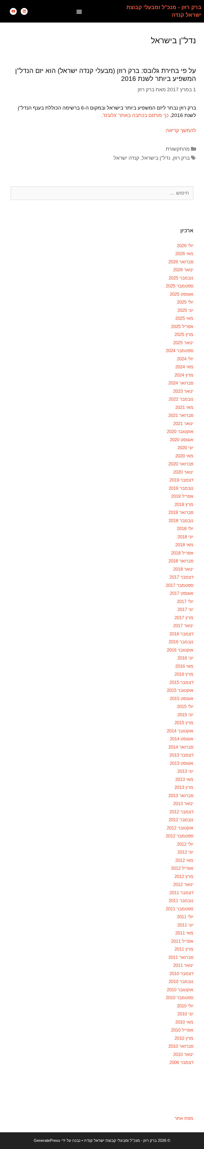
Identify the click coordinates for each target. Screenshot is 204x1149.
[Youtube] (13, 11)
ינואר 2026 (183, 269)
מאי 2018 (184, 544)
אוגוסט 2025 (181, 294)
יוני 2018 (185, 536)
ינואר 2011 (183, 965)
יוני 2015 (185, 714)
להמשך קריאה (181, 130)
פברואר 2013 (180, 795)
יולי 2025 (185, 302)
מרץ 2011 (184, 949)
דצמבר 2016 (181, 633)
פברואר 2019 (180, 512)
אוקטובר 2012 (180, 828)
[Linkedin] (24, 11)
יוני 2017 (185, 609)
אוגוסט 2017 (181, 593)
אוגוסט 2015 (181, 698)
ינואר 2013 (183, 803)
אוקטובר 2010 (180, 989)
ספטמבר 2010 (179, 997)
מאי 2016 (184, 666)
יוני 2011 (185, 925)
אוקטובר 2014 (180, 730)
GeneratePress (47, 1140)
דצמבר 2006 (181, 1062)
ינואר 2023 (183, 391)
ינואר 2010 (183, 1054)
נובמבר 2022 (181, 399)
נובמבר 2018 (181, 520)
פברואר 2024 (180, 383)
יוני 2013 (185, 771)
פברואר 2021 (180, 415)
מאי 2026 (184, 253)
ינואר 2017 (183, 625)
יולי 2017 (185, 601)
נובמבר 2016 (181, 641)
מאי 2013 (184, 779)
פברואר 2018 (180, 560)
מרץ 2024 (184, 375)
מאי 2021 (184, 407)
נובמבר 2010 (181, 981)
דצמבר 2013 (181, 755)
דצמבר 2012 (181, 811)
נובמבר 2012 (181, 819)
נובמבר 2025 (181, 278)
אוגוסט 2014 (181, 738)
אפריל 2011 (182, 941)
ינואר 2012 (183, 884)
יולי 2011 (185, 916)
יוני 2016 (185, 658)
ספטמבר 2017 (179, 585)
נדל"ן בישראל (156, 158)
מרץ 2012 (184, 876)
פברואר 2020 (180, 463)
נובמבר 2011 (181, 900)
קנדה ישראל (126, 158)
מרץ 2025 (184, 334)
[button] (79, 11)
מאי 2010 (184, 1022)
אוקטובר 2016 (180, 650)
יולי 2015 (185, 706)
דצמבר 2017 (181, 577)
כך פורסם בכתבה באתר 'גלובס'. (135, 115)
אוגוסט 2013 (181, 763)
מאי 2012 (184, 860)
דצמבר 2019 (181, 480)
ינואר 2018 (183, 569)
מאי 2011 (184, 933)
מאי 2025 (184, 318)
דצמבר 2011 (181, 892)
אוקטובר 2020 (180, 431)
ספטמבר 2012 (179, 835)
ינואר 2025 (183, 342)
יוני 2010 (185, 1013)
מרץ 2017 (184, 617)
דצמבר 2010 (181, 973)
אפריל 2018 (182, 553)
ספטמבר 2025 (179, 286)
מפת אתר (184, 1118)
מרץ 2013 (184, 787)
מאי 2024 (184, 366)
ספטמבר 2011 (179, 908)
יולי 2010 (185, 1005)
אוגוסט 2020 (181, 439)
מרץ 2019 (184, 504)
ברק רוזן (181, 158)
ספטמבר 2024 (179, 350)
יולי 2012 (185, 844)
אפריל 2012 (182, 868)
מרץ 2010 (184, 1038)
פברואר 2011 (180, 957)
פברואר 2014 (180, 747)
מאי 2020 (184, 455)
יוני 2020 (185, 447)
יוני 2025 (185, 310)
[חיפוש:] (102, 193)
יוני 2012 (185, 852)
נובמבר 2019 (181, 488)
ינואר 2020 (183, 472)
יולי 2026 (185, 245)
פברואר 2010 (180, 1046)
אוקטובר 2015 (180, 690)
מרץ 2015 (184, 722)
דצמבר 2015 (181, 682)
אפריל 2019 (182, 496)
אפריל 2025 (182, 326)
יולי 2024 (185, 358)
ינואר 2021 (183, 423)
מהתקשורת (178, 149)
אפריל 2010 (182, 1030)
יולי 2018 (185, 528)
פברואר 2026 (180, 261)
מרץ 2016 (184, 674)
